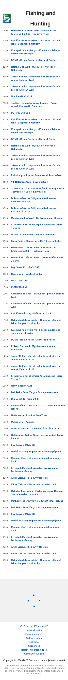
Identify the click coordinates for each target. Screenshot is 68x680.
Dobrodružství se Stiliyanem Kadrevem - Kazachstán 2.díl (33, 210)
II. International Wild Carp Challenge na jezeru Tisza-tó (37, 226)
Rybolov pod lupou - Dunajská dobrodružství (36, 175)
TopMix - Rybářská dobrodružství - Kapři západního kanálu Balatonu (34, 105)
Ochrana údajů (34, 638)
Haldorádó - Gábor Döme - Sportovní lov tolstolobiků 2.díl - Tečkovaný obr (33, 32)
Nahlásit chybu (34, 630)
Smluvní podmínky (34, 634)
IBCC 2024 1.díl (19, 280)
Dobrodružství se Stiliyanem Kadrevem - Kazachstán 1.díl (33, 200)
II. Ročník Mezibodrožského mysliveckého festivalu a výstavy (34, 470)
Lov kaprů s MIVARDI (23, 445)
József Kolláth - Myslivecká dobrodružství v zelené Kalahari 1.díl (35, 78)
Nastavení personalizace (34, 649)
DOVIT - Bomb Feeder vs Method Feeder (33, 60)
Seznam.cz (34, 645)
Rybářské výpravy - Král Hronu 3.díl (31, 313)
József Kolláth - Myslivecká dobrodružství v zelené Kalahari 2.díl (35, 88)
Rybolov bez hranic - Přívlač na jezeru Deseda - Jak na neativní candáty (37, 493)
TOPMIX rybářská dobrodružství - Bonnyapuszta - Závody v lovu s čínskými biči (38, 190)
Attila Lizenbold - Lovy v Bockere (30, 477)
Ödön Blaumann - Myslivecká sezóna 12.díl (35, 428)
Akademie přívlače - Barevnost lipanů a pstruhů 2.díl (38, 305)
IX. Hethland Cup (20, 112)
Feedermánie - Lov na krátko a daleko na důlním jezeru (38, 407)
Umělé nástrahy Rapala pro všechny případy (36, 451)
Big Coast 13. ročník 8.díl (25, 399)
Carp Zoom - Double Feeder (26, 274)
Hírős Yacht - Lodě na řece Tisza (29, 415)
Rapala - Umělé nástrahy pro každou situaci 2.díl (35, 460)
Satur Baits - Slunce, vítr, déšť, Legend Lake (36, 241)
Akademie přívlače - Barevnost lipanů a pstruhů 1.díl (38, 295)
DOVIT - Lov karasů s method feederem (33, 234)
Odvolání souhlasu (34, 653)
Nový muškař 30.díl (22, 96)
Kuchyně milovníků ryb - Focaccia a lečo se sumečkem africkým (35, 52)
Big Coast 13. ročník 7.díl (25, 267)
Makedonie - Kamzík (22, 422)
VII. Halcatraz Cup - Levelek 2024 (29, 182)
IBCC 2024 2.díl (19, 287)
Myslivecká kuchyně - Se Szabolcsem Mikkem (36, 218)
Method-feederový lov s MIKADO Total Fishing (37, 500)
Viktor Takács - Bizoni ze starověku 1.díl (33, 484)
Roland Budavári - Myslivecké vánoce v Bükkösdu (33, 68)
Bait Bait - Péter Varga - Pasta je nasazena (34, 392)
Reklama (34, 642)
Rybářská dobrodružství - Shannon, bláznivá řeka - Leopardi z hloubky (36, 42)
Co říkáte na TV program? (34, 626)
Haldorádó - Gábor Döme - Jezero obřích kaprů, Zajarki (37, 259)
